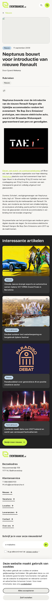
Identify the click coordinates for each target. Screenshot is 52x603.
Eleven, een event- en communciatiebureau (21, 171)
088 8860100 (10, 482)
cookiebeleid (26, 584)
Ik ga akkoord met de (22, 552)
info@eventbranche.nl (14, 485)
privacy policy (32, 552)
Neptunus (6, 176)
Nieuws (8, 13)
